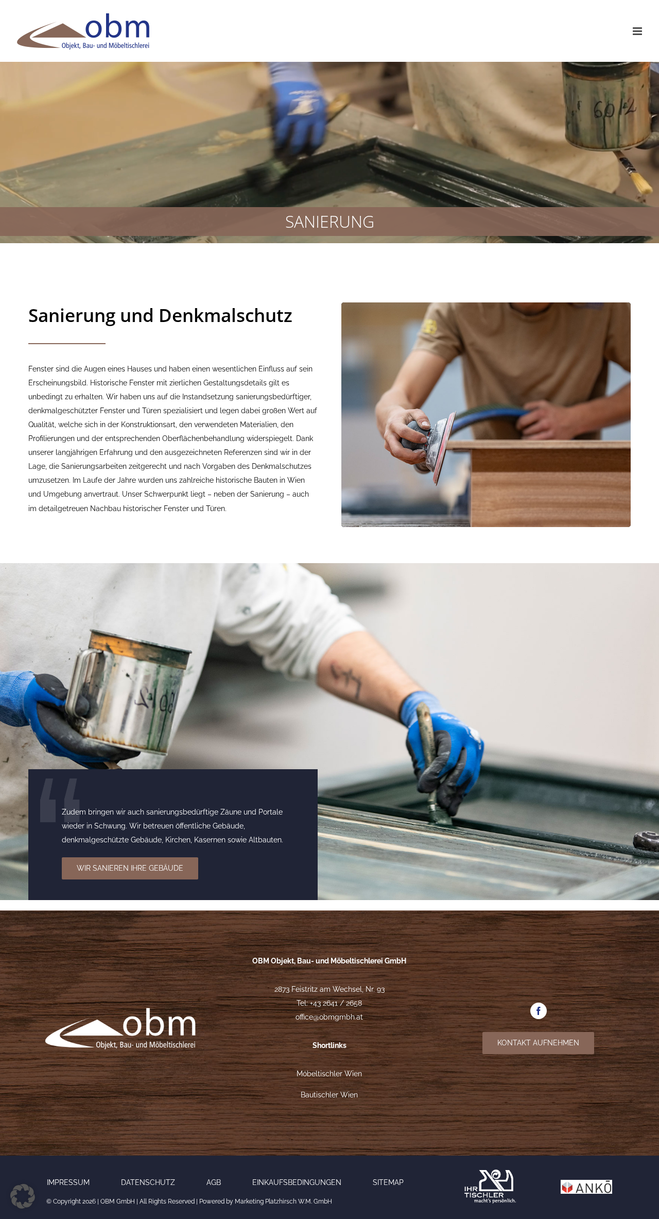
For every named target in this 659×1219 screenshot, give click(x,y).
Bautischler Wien (329, 1095)
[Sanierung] (486, 306)
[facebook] (538, 1011)
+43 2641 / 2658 (336, 1003)
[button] (22, 1196)
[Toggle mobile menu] (638, 31)
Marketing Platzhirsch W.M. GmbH (283, 1201)
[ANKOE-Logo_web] (586, 1183)
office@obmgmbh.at (329, 1017)
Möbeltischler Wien (329, 1074)
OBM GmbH (117, 1201)
